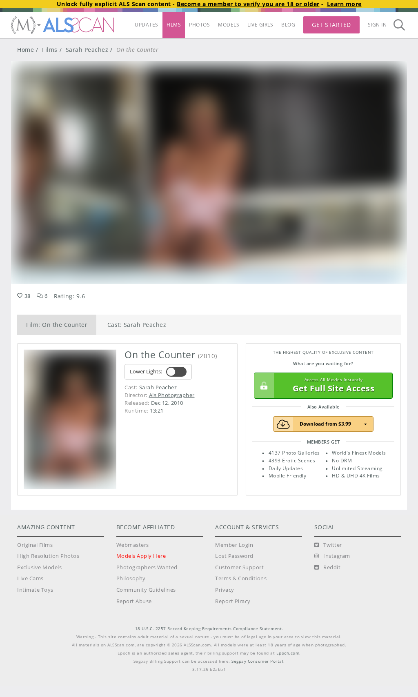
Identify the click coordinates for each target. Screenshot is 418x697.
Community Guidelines (146, 589)
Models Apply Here (141, 556)
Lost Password (234, 556)
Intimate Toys (35, 589)
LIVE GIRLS (260, 24)
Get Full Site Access (333, 385)
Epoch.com (288, 653)
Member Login (234, 545)
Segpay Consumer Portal (257, 661)
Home (25, 49)
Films (50, 49)
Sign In (377, 24)
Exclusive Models (39, 567)
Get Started (331, 25)
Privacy (224, 589)
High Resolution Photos (48, 556)
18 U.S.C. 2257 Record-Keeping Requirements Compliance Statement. (209, 628)
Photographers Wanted (147, 567)
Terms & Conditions (241, 578)
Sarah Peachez (87, 49)
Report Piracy (233, 601)
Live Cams (30, 578)
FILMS (174, 24)
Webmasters (132, 545)
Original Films (35, 545)
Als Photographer (172, 395)
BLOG (288, 24)
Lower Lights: (146, 371)
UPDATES (146, 24)
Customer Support (239, 567)
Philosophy (131, 578)
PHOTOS (199, 24)
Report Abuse (134, 601)
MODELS (228, 24)
